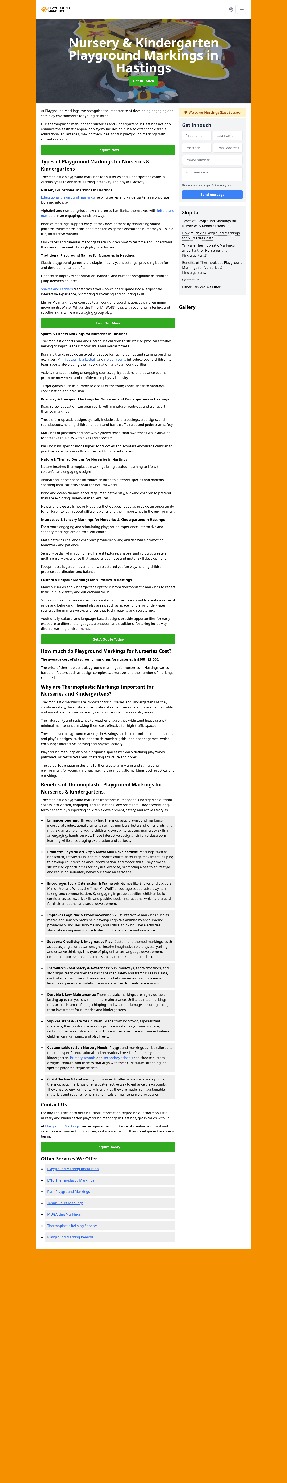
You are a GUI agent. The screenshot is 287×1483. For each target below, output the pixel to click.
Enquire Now (108, 150)
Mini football (67, 359)
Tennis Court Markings (65, 1203)
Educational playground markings (68, 197)
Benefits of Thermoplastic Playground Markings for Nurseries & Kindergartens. (212, 267)
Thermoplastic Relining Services (72, 1225)
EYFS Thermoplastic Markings (70, 1180)
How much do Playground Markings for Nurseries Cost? (211, 235)
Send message (212, 194)
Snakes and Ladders (57, 289)
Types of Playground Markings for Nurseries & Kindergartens (209, 223)
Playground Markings (62, 1126)
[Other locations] (231, 9)
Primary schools (83, 1057)
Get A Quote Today (108, 639)
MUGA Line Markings (64, 1214)
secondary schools (118, 1057)
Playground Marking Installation (73, 1169)
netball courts (115, 359)
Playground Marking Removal (71, 1237)
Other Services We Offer (201, 287)
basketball (87, 359)
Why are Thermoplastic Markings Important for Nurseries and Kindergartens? (208, 250)
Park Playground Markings (68, 1191)
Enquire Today (108, 1147)
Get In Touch (143, 81)
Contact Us (191, 279)
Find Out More (108, 323)
